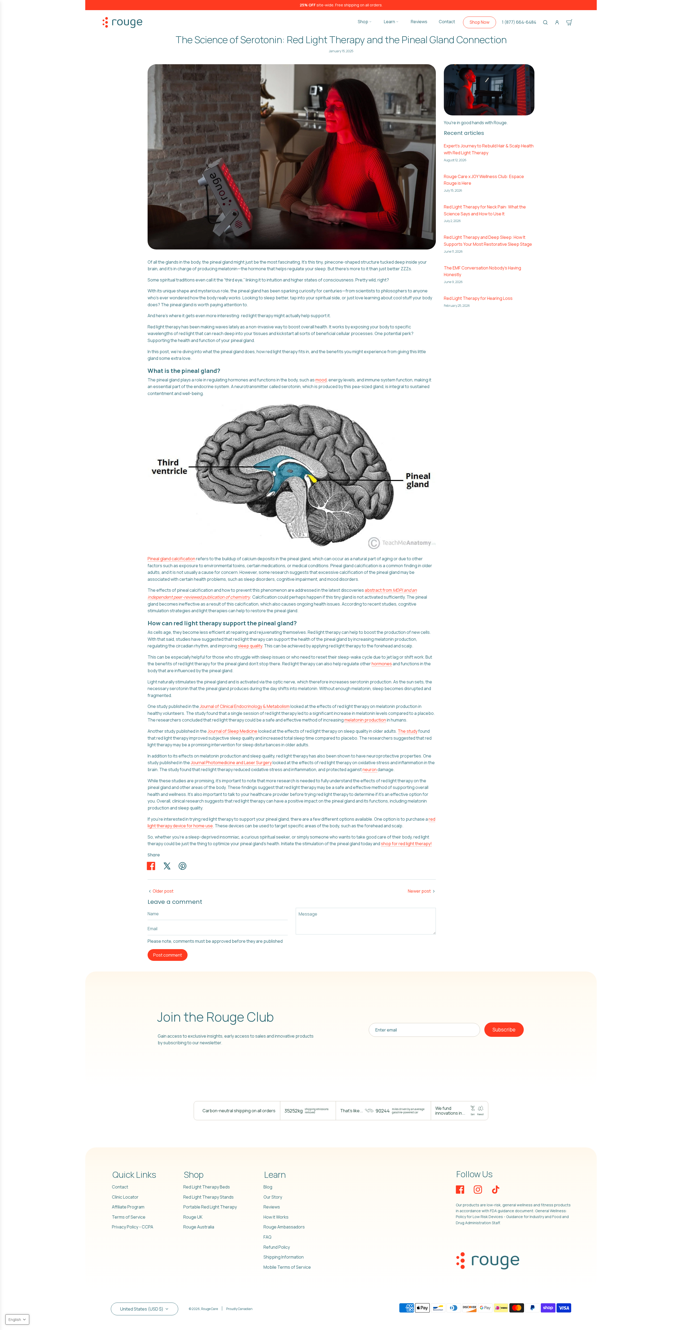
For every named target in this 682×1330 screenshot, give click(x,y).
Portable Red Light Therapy (210, 1207)
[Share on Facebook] (151, 866)
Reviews (271, 1207)
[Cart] (569, 22)
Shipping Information (283, 1257)
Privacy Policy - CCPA (132, 1227)
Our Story (272, 1197)
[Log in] (557, 22)
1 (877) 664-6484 (519, 22)
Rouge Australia (198, 1227)
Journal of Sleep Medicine (233, 731)
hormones (382, 664)
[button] (17, 1319)
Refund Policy (276, 1247)
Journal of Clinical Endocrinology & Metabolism (244, 706)
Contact (120, 1187)
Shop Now (479, 22)
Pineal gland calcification (171, 559)
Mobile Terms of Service (287, 1267)
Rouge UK (192, 1217)
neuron (370, 769)
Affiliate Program (128, 1207)
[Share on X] (166, 866)
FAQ (267, 1237)
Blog (267, 1187)
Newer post (419, 891)
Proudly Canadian (239, 1309)
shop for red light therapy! (406, 844)
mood (321, 380)
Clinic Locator (125, 1197)
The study (407, 731)
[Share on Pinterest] (182, 866)
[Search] (545, 22)
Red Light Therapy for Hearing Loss (478, 298)
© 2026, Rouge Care (203, 1309)
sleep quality (250, 646)
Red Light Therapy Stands (208, 1197)
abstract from (379, 590)
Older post (163, 891)
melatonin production (365, 720)
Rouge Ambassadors (284, 1227)
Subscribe (504, 1029)
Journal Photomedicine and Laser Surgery (231, 762)
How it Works (276, 1217)
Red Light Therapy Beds (206, 1187)
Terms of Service (128, 1217)
